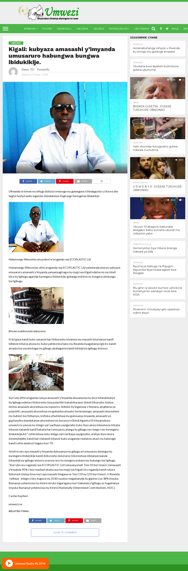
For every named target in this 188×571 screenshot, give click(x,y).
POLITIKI (47, 28)
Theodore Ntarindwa (62, 69)
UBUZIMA (82, 28)
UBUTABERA (141, 28)
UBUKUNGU (64, 28)
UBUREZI (98, 28)
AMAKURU (30, 28)
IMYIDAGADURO (119, 28)
